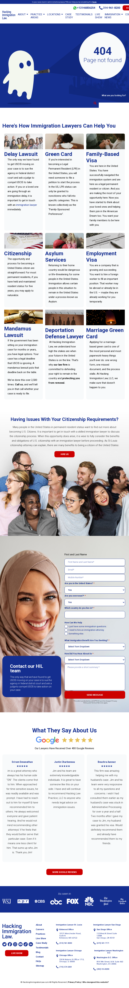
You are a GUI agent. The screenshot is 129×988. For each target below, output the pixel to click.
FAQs (38, 961)
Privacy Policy (74, 982)
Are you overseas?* (75, 595)
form (94, 2)
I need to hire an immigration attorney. (86, 630)
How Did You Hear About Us (78, 653)
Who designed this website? (95, 982)
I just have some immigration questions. (88, 626)
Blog (38, 952)
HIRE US (65, 454)
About (22, 14)
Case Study (69, 16)
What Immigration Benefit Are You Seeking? (86, 640)
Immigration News (112, 16)
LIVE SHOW (16, 953)
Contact (40, 957)
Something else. (76, 634)
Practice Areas (36, 16)
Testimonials (84, 14)
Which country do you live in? (79, 608)
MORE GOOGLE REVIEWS (64, 872)
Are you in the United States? (79, 583)
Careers (40, 929)
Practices (40, 934)
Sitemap (40, 966)
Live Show (98, 16)
